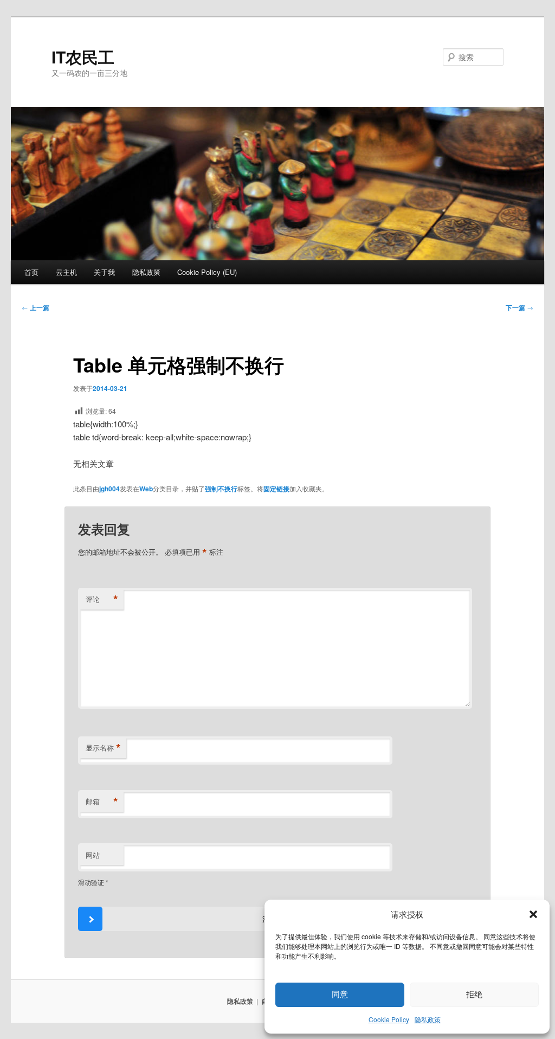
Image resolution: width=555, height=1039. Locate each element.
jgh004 (109, 488)
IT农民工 (82, 56)
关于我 (104, 272)
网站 (93, 855)
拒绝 (474, 994)
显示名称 (103, 747)
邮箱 (102, 801)
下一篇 (519, 307)
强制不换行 (221, 488)
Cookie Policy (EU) (207, 272)
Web (146, 488)
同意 (340, 994)
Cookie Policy (389, 1019)
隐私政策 (428, 1019)
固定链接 (276, 488)
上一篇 (35, 307)
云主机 (66, 272)
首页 (31, 272)
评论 (102, 599)
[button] (533, 914)
